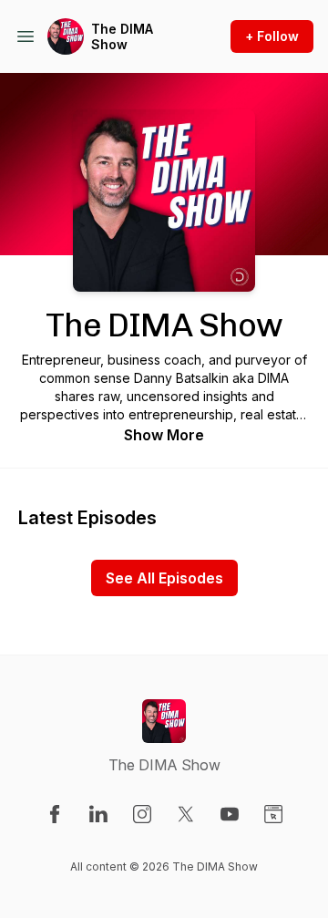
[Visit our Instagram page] (142, 814)
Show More (164, 435)
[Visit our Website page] (273, 814)
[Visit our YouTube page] (229, 814)
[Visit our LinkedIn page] (98, 814)
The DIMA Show (122, 37)
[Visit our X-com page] (186, 814)
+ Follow (272, 36)
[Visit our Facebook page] (55, 814)
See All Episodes (164, 578)
